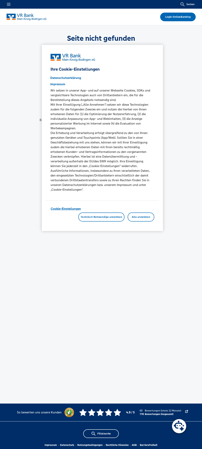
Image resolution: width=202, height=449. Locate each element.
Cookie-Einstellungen (66, 209)
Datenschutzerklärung (65, 78)
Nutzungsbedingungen (90, 445)
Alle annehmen (141, 217)
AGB (134, 445)
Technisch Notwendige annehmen (101, 217)
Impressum (51, 445)
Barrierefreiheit (148, 445)
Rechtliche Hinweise (117, 445)
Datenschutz (67, 445)
